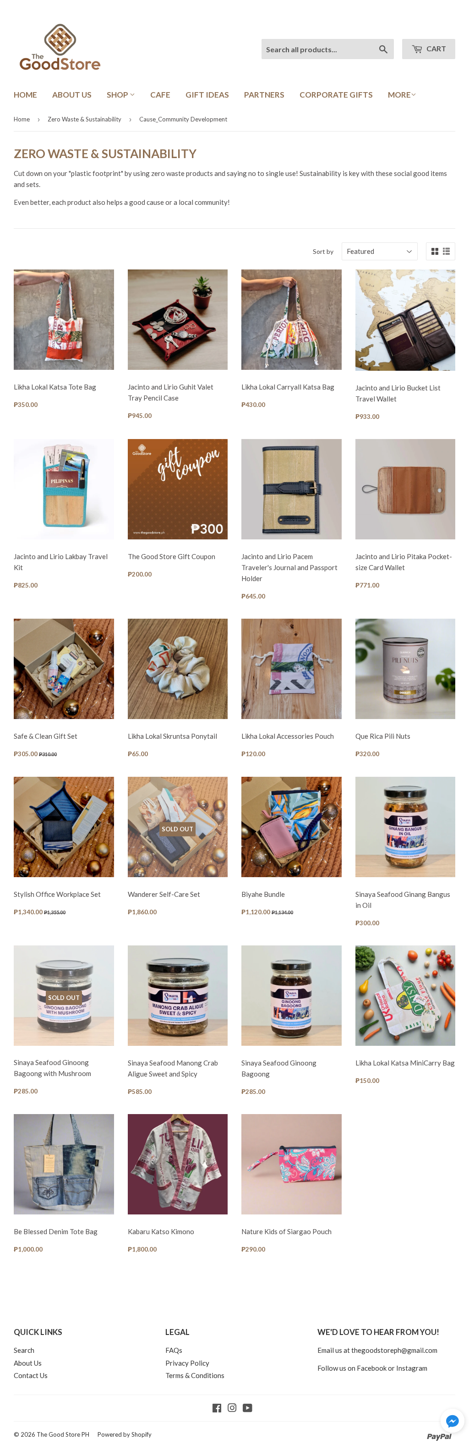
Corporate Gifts (336, 94)
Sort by (323, 251)
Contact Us (31, 1375)
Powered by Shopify (125, 1434)
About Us (72, 94)
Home (25, 94)
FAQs (173, 1350)
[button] (452, 1422)
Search (24, 1350)
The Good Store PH (63, 1434)
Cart (435, 48)
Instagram (411, 1368)
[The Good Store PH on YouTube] (247, 1409)
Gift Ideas (207, 94)
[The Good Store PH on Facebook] (217, 1409)
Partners (264, 94)
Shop (118, 94)
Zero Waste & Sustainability (84, 119)
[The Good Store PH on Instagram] (232, 1409)
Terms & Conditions (194, 1375)
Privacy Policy (187, 1363)
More (399, 94)
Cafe (160, 94)
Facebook (372, 1368)
